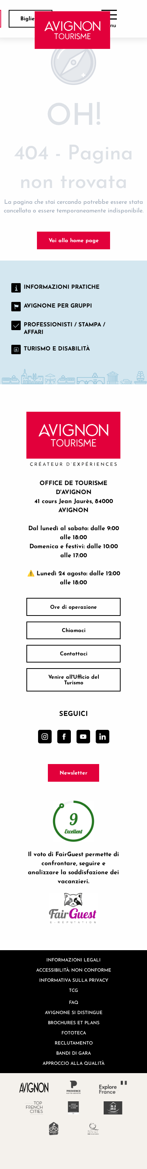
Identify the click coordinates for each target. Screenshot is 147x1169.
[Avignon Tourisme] (72, 30)
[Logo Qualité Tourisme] (93, 1128)
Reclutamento (74, 1043)
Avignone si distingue (74, 1012)
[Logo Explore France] (113, 1087)
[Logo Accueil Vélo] (54, 1128)
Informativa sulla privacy (73, 980)
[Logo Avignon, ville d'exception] (34, 1087)
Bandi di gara (73, 1053)
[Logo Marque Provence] (74, 1087)
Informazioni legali (73, 959)
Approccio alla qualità (73, 1063)
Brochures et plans (74, 1022)
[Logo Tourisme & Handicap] (113, 1107)
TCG (73, 990)
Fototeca (73, 1032)
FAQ (73, 1002)
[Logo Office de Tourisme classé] (74, 1107)
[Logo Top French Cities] (34, 1107)
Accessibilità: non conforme (73, 970)
